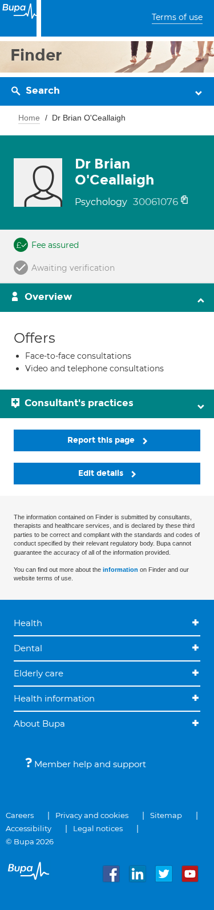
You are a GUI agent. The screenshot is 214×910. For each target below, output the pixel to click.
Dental (28, 648)
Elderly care (38, 673)
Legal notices (98, 828)
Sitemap (166, 815)
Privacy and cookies (91, 815)
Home (29, 117)
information (120, 569)
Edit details (102, 473)
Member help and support (89, 764)
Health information (54, 698)
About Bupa (39, 723)
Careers (20, 815)
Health (28, 623)
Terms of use (177, 17)
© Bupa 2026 (30, 841)
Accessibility (28, 828)
